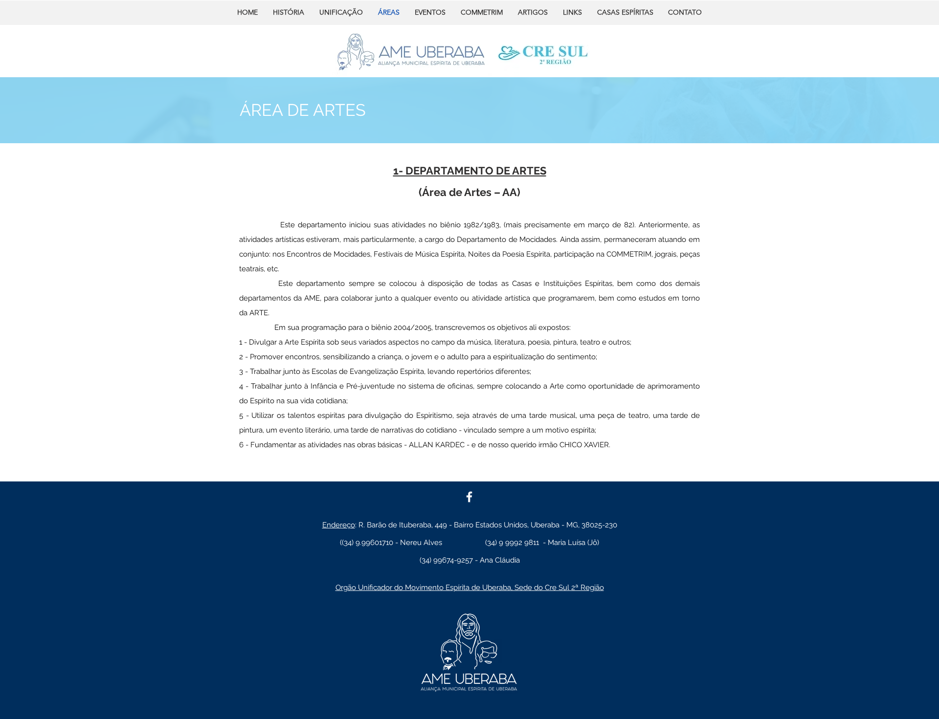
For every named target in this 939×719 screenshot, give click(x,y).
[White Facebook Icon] (469, 497)
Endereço (338, 525)
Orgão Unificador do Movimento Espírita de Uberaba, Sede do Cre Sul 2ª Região (469, 587)
